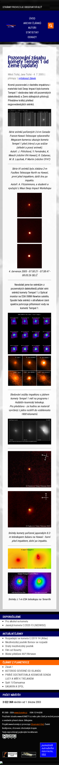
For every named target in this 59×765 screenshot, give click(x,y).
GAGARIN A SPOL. (14, 686)
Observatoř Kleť (37, 724)
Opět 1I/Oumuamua (15, 682)
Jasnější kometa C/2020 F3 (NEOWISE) (25, 625)
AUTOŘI (32, 27)
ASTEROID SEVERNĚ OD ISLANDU (23, 670)
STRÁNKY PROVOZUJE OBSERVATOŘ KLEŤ (22, 7)
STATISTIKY (32, 32)
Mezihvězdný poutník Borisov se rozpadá (26, 642)
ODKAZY (32, 37)
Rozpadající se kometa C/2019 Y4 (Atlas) (26, 638)
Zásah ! (9, 667)
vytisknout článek (27, 78)
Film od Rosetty (13, 650)
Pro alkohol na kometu (16, 621)
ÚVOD (32, 18)
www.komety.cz (20, 712)
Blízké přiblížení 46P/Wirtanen (20, 653)
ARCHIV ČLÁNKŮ (32, 23)
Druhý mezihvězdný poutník (19, 646)
